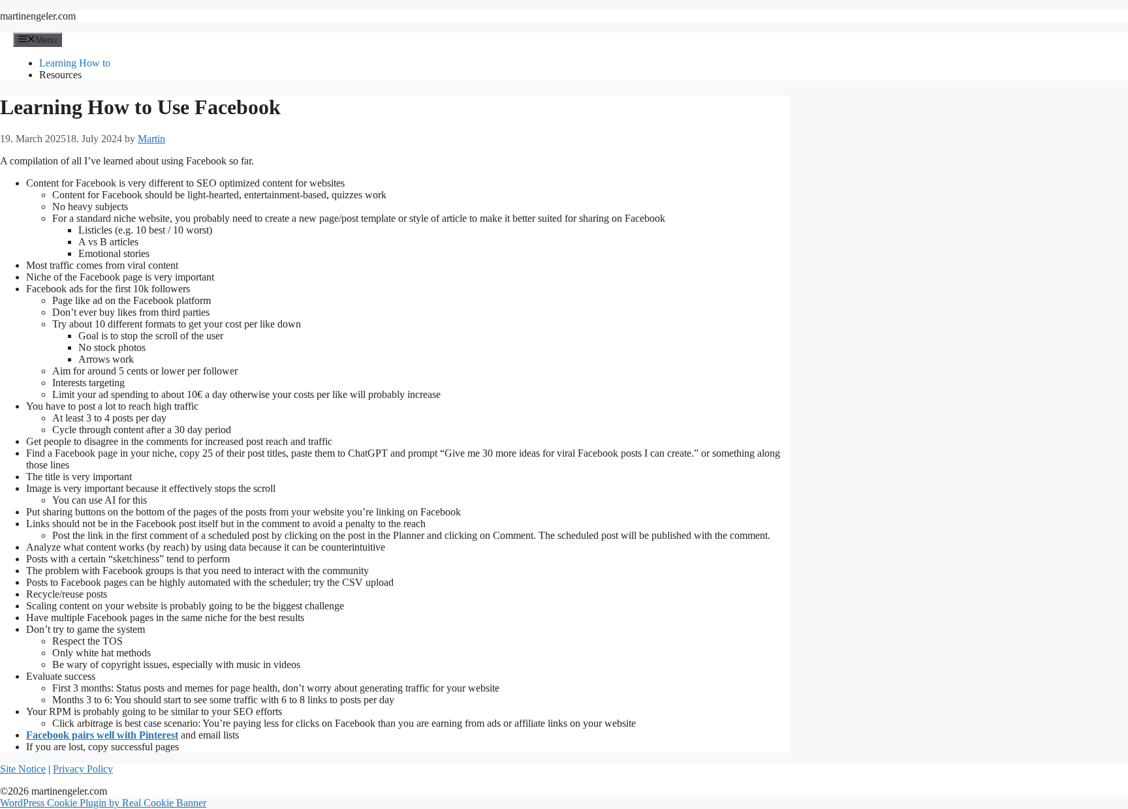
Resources (60, 74)
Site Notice (23, 768)
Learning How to (74, 63)
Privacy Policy (83, 768)
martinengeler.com (38, 16)
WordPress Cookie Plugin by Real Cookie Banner (103, 802)
